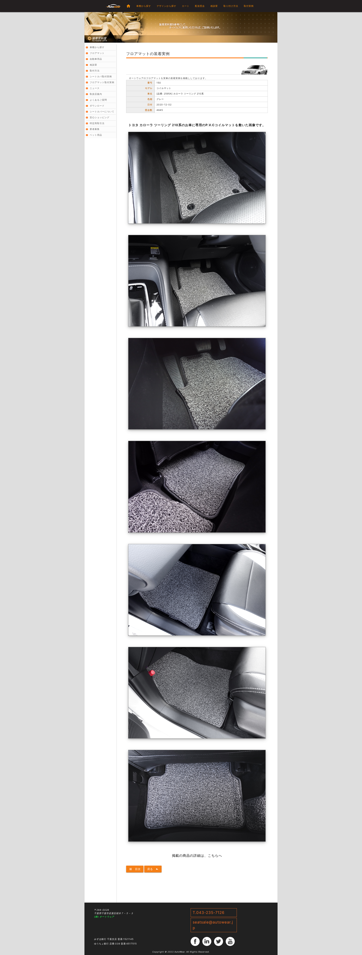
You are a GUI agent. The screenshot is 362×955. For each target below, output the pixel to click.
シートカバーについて (102, 111)
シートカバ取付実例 (101, 76)
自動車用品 (96, 59)
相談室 (214, 6)
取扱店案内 (96, 94)
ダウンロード (97, 105)
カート (185, 6)
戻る (153, 869)
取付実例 (249, 6)
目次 (134, 869)
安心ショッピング (99, 117)
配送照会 (200, 6)
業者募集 (95, 129)
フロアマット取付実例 (102, 82)
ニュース (95, 88)
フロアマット (97, 53)
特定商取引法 (97, 123)
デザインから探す (166, 6)
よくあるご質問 (98, 99)
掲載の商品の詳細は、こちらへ (197, 856)
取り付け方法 (230, 6)
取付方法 (95, 70)
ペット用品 (96, 134)
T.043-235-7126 (208, 912)
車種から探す (143, 6)
